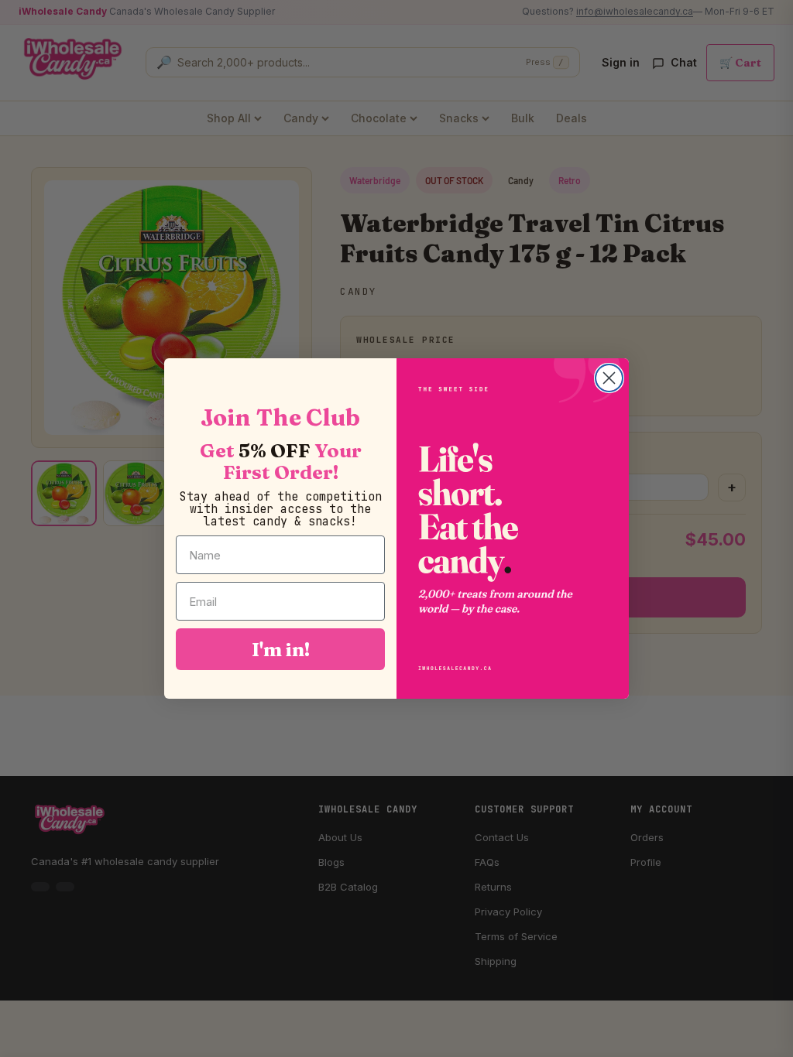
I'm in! (281, 649)
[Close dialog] (609, 378)
